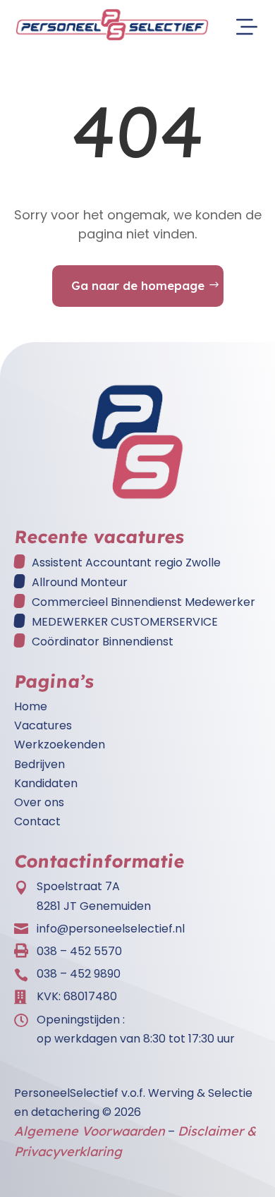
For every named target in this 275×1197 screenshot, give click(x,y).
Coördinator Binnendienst (102, 641)
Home (30, 706)
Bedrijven (39, 764)
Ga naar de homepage (137, 285)
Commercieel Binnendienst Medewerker (143, 602)
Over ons (39, 802)
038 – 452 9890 (79, 974)
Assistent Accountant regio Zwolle (126, 562)
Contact (37, 821)
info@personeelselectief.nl (111, 928)
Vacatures (43, 725)
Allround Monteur (80, 582)
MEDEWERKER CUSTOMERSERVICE (125, 622)
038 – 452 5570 (79, 951)
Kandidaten (46, 783)
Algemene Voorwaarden (89, 1131)
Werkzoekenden (59, 744)
